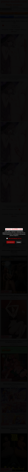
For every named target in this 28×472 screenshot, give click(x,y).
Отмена (19, 242)
